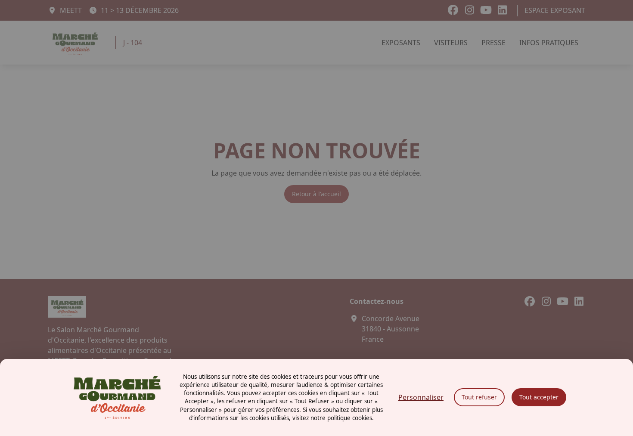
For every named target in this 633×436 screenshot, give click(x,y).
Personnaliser (421, 397)
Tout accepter (539, 397)
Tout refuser (479, 397)
